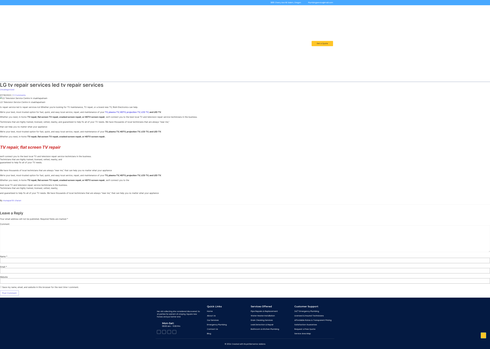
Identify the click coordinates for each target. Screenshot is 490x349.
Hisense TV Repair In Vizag (254, 69)
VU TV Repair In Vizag (252, 10)
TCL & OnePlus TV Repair (250, 40)
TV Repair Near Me (206, 10)
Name (3, 256)
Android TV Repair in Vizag (204, 47)
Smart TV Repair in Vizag (268, 54)
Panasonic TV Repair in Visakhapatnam (283, 76)
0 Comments (19, 95)
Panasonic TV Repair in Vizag (281, 40)
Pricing (270, 10)
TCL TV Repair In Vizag (218, 18)
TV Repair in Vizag (261, 47)
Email (3, 267)
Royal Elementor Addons (254, 344)
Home (190, 10)
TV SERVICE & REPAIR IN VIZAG (200, 61)
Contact (198, 18)
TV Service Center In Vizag (198, 32)
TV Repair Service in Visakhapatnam (258, 61)
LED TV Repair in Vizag (289, 25)
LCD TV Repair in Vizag (198, 69)
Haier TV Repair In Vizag (228, 25)
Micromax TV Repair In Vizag (247, 18)
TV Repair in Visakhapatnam (238, 54)
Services (234, 10)
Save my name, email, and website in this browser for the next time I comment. (40, 287)
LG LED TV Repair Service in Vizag (262, 32)
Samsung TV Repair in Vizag (229, 32)
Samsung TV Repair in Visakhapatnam (205, 76)
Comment (4, 224)
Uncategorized (7, 89)
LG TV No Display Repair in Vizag (259, 25)
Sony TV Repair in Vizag (209, 54)
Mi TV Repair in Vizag (289, 10)
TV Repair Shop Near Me (285, 47)
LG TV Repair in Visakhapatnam (286, 69)
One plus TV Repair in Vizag (235, 47)
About (222, 10)
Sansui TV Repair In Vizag (200, 25)
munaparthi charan (12, 200)
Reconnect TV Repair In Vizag (279, 18)
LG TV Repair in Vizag (292, 32)
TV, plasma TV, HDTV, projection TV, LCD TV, (127, 112)
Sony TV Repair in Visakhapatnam (244, 76)
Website (4, 277)
